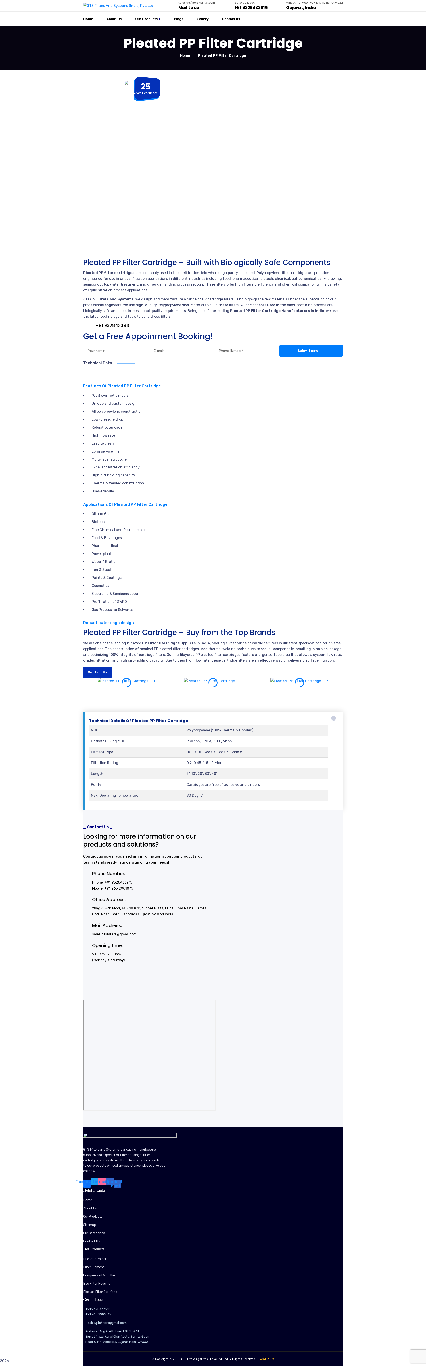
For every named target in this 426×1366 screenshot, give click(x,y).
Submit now (308, 351)
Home (185, 55)
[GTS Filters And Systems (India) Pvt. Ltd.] (118, 6)
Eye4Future (266, 1359)
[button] (213, 690)
